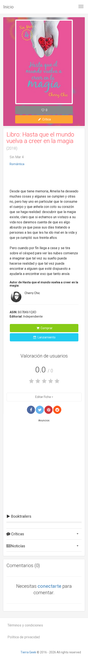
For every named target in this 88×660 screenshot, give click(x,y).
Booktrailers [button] (20, 516)
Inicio (8, 6)
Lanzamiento (46, 337)
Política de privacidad (23, 637)
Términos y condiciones (25, 625)
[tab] (44, 516)
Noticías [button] (17, 546)
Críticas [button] (17, 534)
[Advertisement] (44, 178)
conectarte (49, 586)
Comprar (46, 328)
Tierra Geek (28, 652)
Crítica (46, 119)
